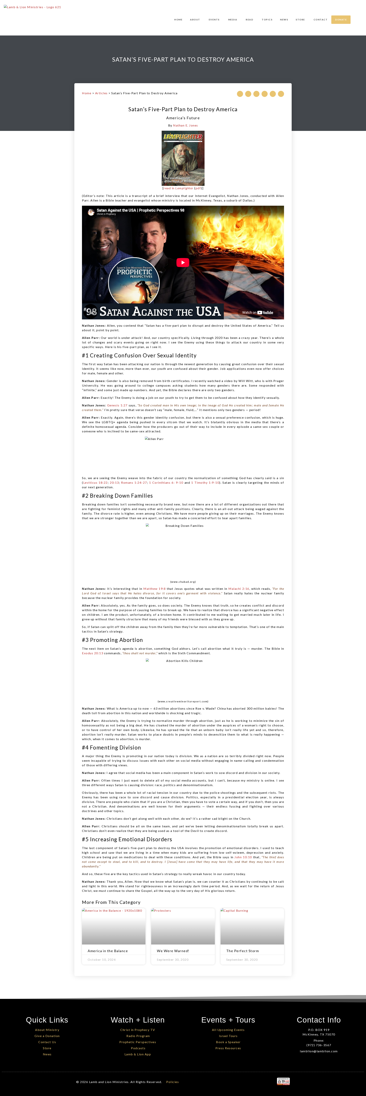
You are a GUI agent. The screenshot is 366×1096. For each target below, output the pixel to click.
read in (178, 188)
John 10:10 (243, 857)
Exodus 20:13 (92, 653)
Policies (172, 1082)
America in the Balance (108, 951)
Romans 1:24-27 (134, 482)
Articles (101, 93)
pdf (198, 188)
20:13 (114, 482)
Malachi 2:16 (238, 588)
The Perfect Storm (242, 951)
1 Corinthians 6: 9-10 (166, 482)
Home (86, 93)
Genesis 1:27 (117, 405)
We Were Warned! (173, 951)
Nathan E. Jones (185, 125)
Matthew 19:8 (154, 588)
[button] (240, 94)
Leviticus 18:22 (95, 482)
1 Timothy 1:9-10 (205, 482)
